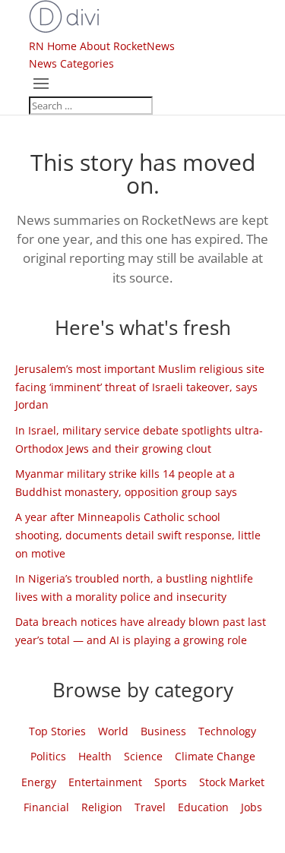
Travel (150, 807)
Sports (170, 782)
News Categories (71, 63)
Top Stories (57, 731)
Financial (46, 807)
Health (95, 756)
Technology (227, 731)
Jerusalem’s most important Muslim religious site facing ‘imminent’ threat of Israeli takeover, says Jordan (139, 387)
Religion (101, 807)
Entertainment (105, 782)
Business (163, 731)
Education (203, 807)
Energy (38, 782)
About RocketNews (127, 46)
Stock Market (231, 782)
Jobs (251, 807)
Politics (48, 756)
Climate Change (215, 756)
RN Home (53, 46)
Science (143, 756)
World (113, 731)
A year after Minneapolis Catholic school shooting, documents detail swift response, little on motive (138, 535)
